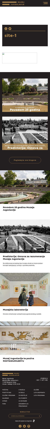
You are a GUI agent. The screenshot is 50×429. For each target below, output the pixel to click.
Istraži (4, 401)
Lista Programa (39, 395)
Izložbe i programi (8, 395)
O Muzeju (22, 390)
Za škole (22, 392)
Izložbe (36, 390)
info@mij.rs (44, 378)
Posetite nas (6, 392)
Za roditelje (23, 395)
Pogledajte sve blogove (25, 160)
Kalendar (5, 398)
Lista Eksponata (39, 392)
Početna (5, 390)
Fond (4, 404)
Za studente (23, 398)
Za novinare (23, 401)
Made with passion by (23, 421)
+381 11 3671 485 (42, 380)
